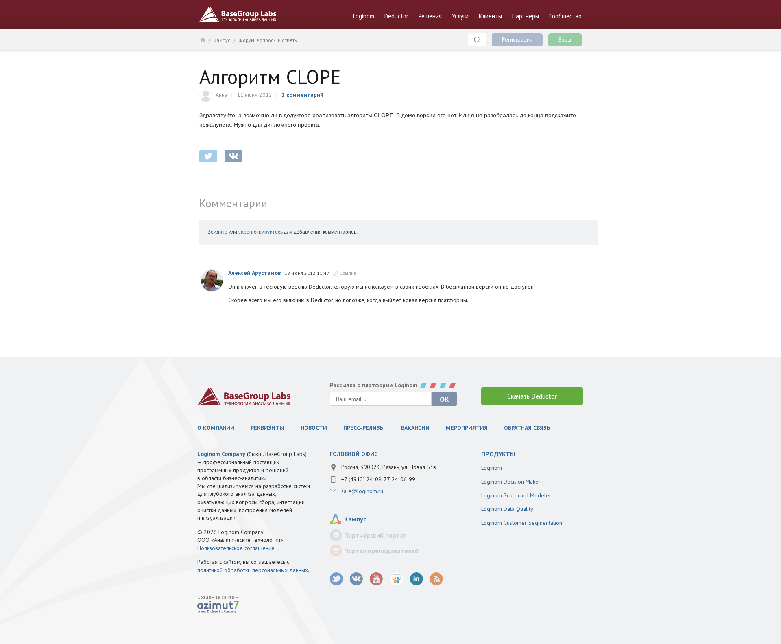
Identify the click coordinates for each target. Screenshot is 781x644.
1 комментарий (302, 95)
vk (356, 579)
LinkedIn (416, 579)
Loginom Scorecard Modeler (516, 495)
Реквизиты (267, 428)
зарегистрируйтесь (260, 232)
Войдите (217, 232)
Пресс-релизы (364, 428)
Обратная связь (527, 428)
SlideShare (396, 579)
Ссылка (348, 273)
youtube (376, 579)
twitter (208, 156)
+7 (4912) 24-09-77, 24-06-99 (378, 479)
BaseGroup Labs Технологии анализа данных (238, 14)
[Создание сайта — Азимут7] (218, 608)
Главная (202, 39)
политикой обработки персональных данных (252, 570)
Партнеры (525, 16)
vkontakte (233, 156)
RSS (436, 579)
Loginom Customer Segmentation (521, 522)
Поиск (477, 39)
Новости (314, 428)
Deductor (396, 16)
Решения (430, 16)
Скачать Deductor (532, 396)
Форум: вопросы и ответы (268, 40)
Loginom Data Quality (507, 509)
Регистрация (517, 39)
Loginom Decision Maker (511, 481)
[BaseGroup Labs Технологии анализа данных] (244, 396)
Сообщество (565, 16)
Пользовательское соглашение (236, 548)
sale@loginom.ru (362, 491)
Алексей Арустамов (254, 272)
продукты (498, 454)
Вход (565, 39)
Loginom (363, 16)
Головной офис (353, 454)
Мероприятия (467, 428)
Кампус (222, 40)
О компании (215, 428)
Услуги (460, 16)
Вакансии (415, 428)
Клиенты (490, 16)
